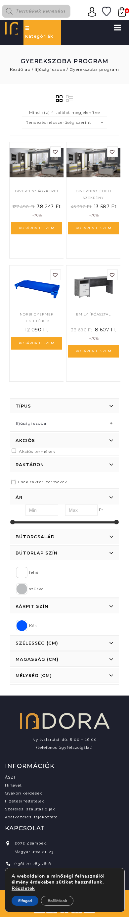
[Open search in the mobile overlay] (40, 11)
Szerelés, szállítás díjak (30, 809)
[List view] (69, 99)
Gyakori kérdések (23, 793)
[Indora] (11, 27)
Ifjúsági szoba (50, 69)
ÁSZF (11, 777)
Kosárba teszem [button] (37, 228)
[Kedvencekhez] (55, 151)
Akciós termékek (37, 451)
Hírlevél (13, 785)
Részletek (23, 889)
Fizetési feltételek (24, 801)
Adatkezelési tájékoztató (31, 817)
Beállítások (57, 900)
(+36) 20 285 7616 (33, 863)
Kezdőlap (20, 69)
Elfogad (25, 900)
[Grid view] (59, 99)
